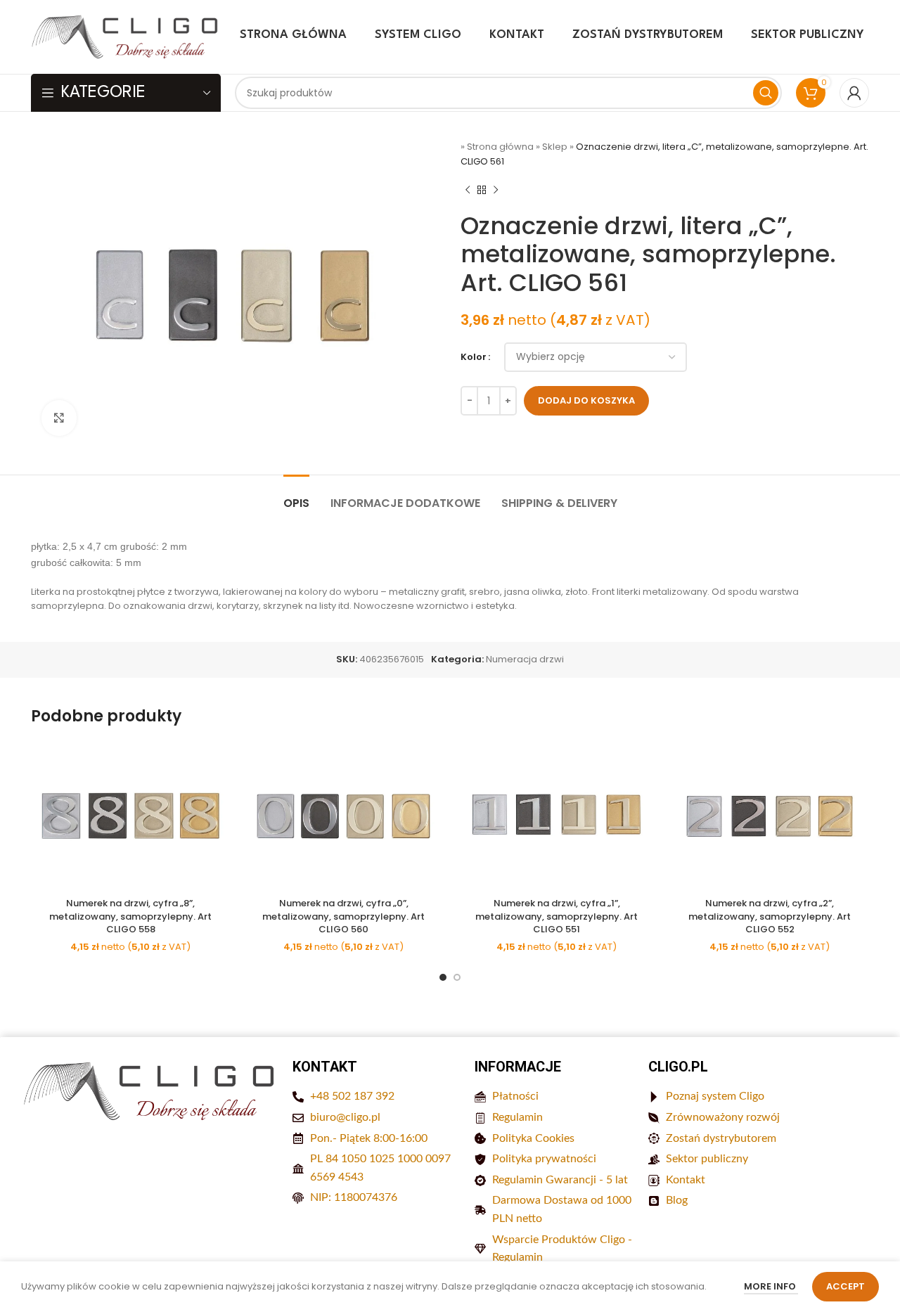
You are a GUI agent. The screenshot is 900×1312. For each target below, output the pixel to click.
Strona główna (500, 146)
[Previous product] (468, 191)
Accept (845, 1286)
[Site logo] (126, 36)
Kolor (474, 357)
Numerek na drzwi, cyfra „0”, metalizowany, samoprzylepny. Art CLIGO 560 (343, 915)
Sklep (554, 146)
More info (771, 1286)
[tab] (296, 496)
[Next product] (496, 191)
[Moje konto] (854, 93)
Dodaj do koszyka (586, 400)
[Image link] (150, 1091)
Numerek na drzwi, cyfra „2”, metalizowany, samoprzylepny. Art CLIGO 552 (769, 915)
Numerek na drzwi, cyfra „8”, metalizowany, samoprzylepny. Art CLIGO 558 (130, 915)
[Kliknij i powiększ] (59, 417)
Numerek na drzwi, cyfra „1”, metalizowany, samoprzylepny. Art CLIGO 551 (556, 915)
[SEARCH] (765, 92)
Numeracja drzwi (525, 659)
